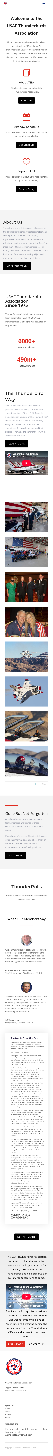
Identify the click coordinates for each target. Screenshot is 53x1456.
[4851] (26, 636)
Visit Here (16, 855)
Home (7, 1408)
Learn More (17, 443)
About (7, 1411)
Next (44, 784)
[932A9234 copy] (26, 741)
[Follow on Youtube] (16, 1397)
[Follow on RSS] (21, 1397)
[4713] (26, 531)
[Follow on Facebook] (6, 1397)
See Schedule (26, 144)
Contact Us (37, 1344)
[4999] (26, 601)
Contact (8, 1417)
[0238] (26, 671)
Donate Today (26, 189)
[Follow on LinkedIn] (11, 1397)
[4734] (26, 566)
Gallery (8, 1414)
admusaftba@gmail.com (18, 1434)
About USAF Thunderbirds (15, 1390)
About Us (26, 100)
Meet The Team (17, 266)
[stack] (26, 706)
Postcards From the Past (25, 1038)
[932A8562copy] (26, 776)
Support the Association (14, 1387)
